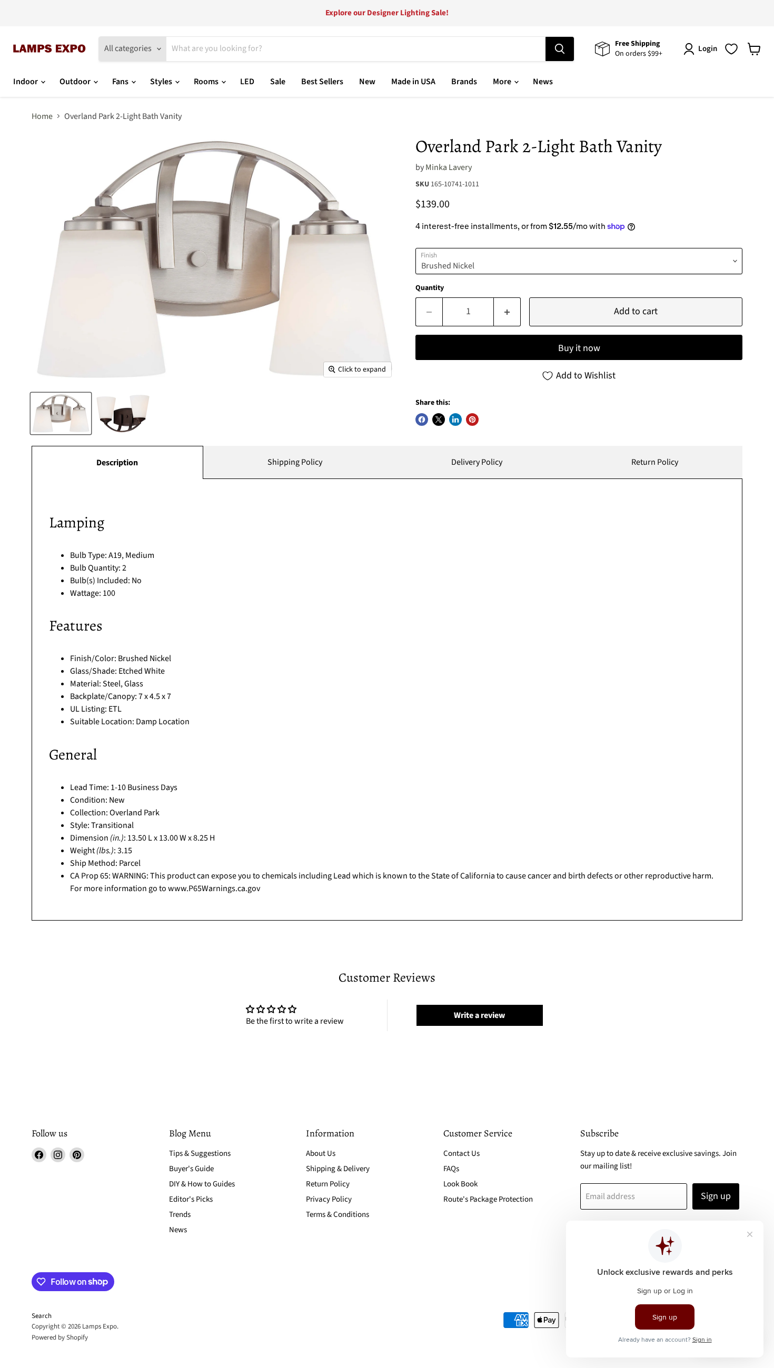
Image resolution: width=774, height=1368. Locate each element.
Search (42, 1316)
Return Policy (654, 462)
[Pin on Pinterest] (472, 419)
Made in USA (413, 81)
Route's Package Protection (488, 1199)
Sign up (716, 1196)
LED (247, 81)
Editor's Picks (191, 1199)
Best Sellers (322, 81)
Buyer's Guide (191, 1168)
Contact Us (461, 1153)
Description (117, 462)
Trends (180, 1214)
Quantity (429, 288)
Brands (464, 81)
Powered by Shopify (60, 1337)
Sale (277, 81)
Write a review (479, 1015)
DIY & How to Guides (202, 1184)
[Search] (559, 49)
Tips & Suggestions (200, 1153)
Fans (121, 81)
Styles (162, 81)
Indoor (26, 81)
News (543, 81)
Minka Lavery (448, 167)
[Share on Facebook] (421, 419)
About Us (320, 1153)
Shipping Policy (294, 462)
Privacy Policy (329, 1199)
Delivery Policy (476, 462)
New (367, 81)
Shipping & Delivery (338, 1168)
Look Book (460, 1184)
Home (42, 116)
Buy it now (579, 348)
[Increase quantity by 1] (507, 311)
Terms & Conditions (337, 1214)
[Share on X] (438, 419)
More (503, 81)
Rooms (207, 81)
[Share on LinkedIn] (455, 419)
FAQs (451, 1168)
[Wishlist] (731, 49)
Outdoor (75, 81)
